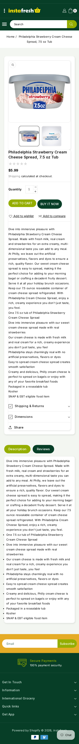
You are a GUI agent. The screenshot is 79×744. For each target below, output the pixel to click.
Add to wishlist (23, 216)
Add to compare (54, 216)
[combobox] (43, 24)
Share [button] (19, 427)
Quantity (14, 189)
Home (11, 36)
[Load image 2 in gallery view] (52, 136)
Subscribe (67, 643)
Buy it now (49, 204)
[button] (4, 10)
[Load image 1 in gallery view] (29, 136)
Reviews (43, 449)
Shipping (14, 176)
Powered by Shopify (26, 730)
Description (17, 449)
